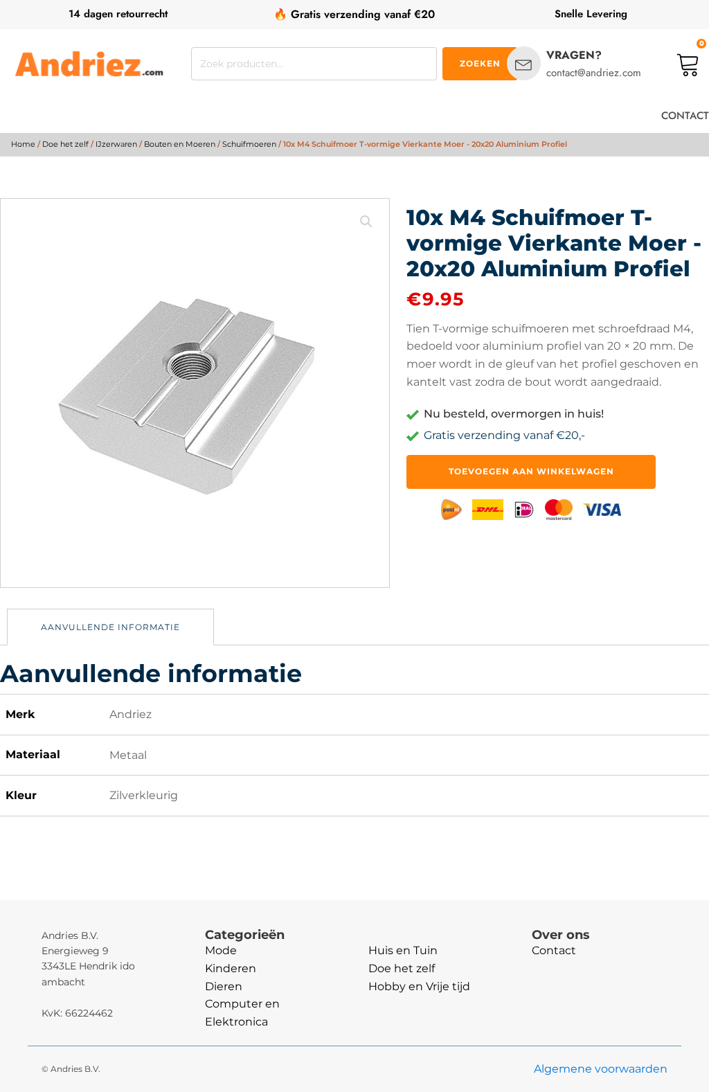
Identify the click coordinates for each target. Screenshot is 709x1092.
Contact (554, 950)
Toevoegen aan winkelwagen (531, 471)
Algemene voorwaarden (600, 1068)
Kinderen (230, 968)
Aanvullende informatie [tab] (110, 627)
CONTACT (685, 115)
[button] (366, 221)
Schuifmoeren (249, 144)
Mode (221, 950)
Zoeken (480, 63)
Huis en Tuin (403, 950)
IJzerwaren (116, 144)
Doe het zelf (65, 144)
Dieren (223, 986)
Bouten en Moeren (179, 144)
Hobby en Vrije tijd (419, 986)
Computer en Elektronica (242, 1012)
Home (23, 144)
